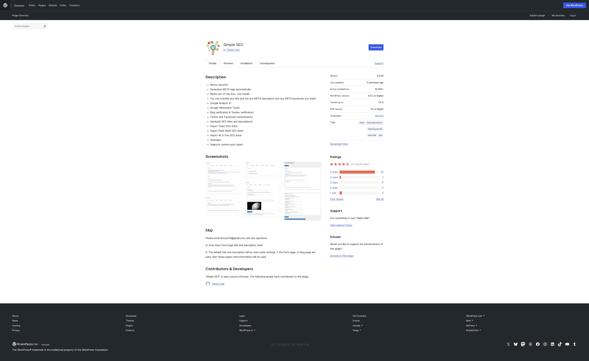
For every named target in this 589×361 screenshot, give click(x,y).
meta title (372, 135)
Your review (336, 199)
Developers (245, 325)
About (15, 316)
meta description (374, 123)
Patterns (130, 330)
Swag (357, 330)
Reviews (228, 63)
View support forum (341, 225)
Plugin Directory (20, 15)
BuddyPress (473, 330)
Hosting (16, 325)
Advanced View (339, 143)
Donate (358, 325)
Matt (470, 320)
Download (376, 47)
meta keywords (375, 129)
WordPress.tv (247, 330)
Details (212, 63)
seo (380, 135)
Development (267, 63)
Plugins (129, 325)
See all (379, 199)
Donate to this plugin (342, 255)
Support (379, 63)
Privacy (16, 330)
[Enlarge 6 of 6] (317, 196)
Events (356, 320)
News (15, 320)
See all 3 (379, 115)
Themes (130, 320)
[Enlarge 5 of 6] (317, 166)
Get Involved (359, 316)
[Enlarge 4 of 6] (277, 185)
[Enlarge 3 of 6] (277, 166)
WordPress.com (475, 316)
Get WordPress (574, 5)
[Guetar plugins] (45, 26)
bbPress (471, 325)
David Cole (233, 49)
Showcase (131, 316)
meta (362, 123)
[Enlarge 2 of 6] (238, 201)
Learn (242, 316)
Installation (246, 63)
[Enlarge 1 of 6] (238, 166)
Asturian (46, 344)
